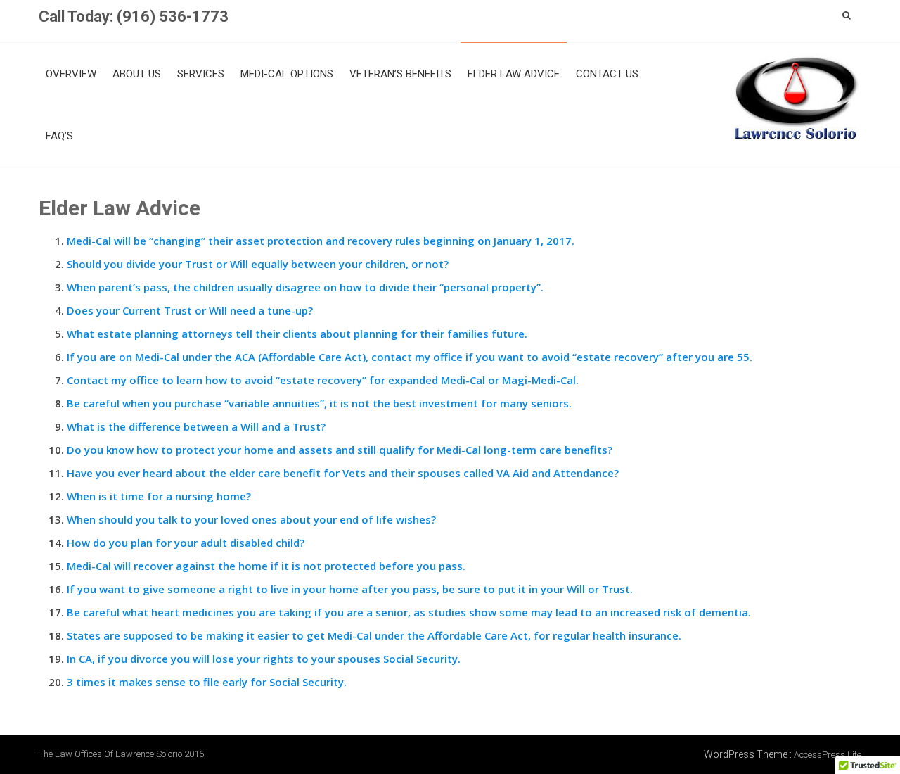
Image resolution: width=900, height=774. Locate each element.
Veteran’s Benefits (400, 74)
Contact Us (607, 74)
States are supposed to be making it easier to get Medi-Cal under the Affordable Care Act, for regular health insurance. (374, 635)
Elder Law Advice (514, 74)
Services (200, 74)
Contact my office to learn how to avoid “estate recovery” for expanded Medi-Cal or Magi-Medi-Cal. (323, 380)
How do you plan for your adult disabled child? (185, 542)
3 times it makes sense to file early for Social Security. (207, 682)
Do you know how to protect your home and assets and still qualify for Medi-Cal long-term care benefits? (339, 450)
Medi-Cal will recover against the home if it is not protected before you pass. (266, 566)
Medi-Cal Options (286, 74)
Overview (71, 74)
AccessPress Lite (827, 754)
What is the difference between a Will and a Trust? (196, 426)
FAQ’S (59, 135)
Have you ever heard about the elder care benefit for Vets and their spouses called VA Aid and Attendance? (343, 473)
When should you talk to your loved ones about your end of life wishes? (251, 519)
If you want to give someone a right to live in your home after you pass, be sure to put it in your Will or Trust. (350, 589)
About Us (136, 74)
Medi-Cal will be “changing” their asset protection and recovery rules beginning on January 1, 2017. (320, 241)
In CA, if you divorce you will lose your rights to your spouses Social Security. (264, 659)
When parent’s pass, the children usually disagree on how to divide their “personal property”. (305, 287)
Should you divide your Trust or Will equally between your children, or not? (258, 264)
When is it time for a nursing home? (159, 496)
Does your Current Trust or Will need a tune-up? (190, 310)
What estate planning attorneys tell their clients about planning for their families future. (297, 333)
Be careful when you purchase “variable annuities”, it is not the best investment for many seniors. (319, 403)
